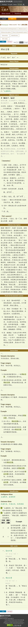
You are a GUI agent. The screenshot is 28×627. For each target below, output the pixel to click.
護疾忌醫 (9, 578)
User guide (10, 4)
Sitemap (15, 4)
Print (3, 41)
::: (0, 4)
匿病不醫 (9, 551)
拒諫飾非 (12, 497)
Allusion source (22, 28)
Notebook (18, 13)
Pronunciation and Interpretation (9, 28)
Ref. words (4, 38)
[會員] (24, 4)
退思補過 (20, 504)
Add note (10, 41)
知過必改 (12, 504)
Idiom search (6, 13)
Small (17, 42)
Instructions (5, 35)
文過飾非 (7, 91)
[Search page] (7, 11)
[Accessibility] (10, 625)
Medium (21, 42)
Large (25, 42)
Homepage (4, 4)
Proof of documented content (20, 32)
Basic (21, 4)
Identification (14, 35)
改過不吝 (4, 504)
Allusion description (6, 32)
